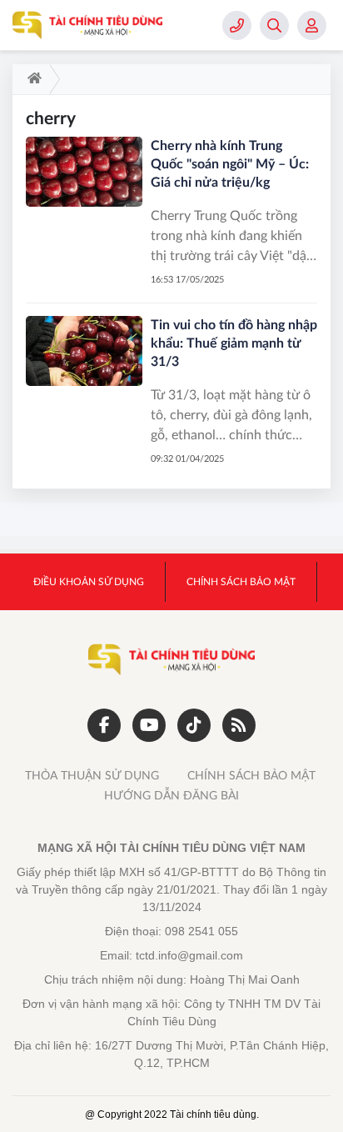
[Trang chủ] (31, 79)
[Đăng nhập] (312, 25)
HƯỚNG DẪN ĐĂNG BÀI (171, 796)
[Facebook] (104, 725)
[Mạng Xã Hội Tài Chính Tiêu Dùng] (87, 25)
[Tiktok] (194, 725)
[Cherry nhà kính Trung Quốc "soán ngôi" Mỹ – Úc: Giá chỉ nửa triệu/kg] (84, 172)
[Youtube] (149, 725)
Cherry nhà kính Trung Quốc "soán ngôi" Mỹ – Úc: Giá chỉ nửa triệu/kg (230, 164)
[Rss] (239, 725)
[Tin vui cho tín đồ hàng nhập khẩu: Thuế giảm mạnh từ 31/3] (84, 351)
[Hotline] (237, 25)
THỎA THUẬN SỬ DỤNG (92, 776)
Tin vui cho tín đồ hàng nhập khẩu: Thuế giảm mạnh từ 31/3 (234, 343)
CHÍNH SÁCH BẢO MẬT (251, 776)
